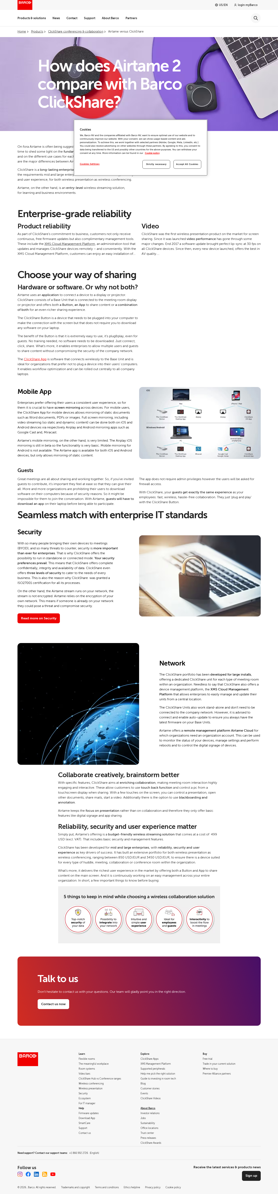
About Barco (110, 18)
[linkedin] (36, 1174)
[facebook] (28, 1174)
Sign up (251, 1176)
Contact (71, 18)
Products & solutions (31, 18)
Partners (131, 18)
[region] (140, 147)
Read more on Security (38, 618)
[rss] (44, 1174)
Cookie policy (152, 153)
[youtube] (52, 1174)
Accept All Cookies (187, 164)
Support (89, 18)
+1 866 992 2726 (84, 1153)
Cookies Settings (90, 164)
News (56, 18)
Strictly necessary (156, 164)
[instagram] (19, 1174)
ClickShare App (35, 359)
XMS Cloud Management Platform (69, 244)
